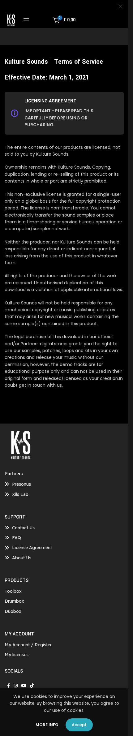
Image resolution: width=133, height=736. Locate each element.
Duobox (13, 611)
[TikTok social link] (32, 686)
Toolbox (13, 591)
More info (47, 725)
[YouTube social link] (23, 686)
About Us (21, 558)
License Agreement (32, 547)
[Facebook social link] (8, 686)
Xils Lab (20, 494)
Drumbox (14, 601)
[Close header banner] (120, 6)
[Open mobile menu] (26, 20)
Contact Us (23, 528)
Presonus (21, 484)
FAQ (16, 537)
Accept (79, 725)
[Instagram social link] (15, 686)
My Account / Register (28, 645)
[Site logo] (11, 20)
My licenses (16, 654)
